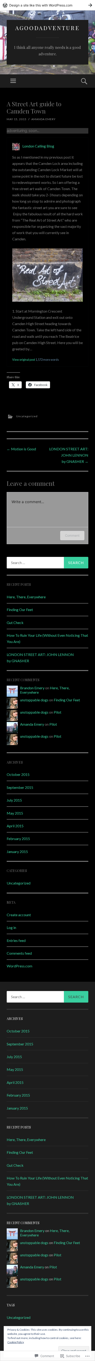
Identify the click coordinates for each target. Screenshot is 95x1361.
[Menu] (13, 81)
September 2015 (20, 787)
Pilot (57, 712)
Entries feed (16, 940)
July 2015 (14, 800)
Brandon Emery (32, 688)
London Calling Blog (38, 146)
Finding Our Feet (20, 609)
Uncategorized (27, 416)
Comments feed (19, 953)
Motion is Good (21, 449)
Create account (19, 915)
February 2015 (18, 838)
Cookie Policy (15, 1342)
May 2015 (15, 813)
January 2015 (17, 851)
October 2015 (18, 774)
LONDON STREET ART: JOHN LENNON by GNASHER (68, 455)
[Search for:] (47, 562)
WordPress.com (19, 966)
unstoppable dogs (34, 700)
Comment (72, 535)
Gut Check (15, 622)
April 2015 (15, 826)
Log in (11, 927)
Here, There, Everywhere (26, 597)
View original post (23, 359)
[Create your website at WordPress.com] (47, 5)
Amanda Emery (43, 119)
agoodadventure (47, 27)
